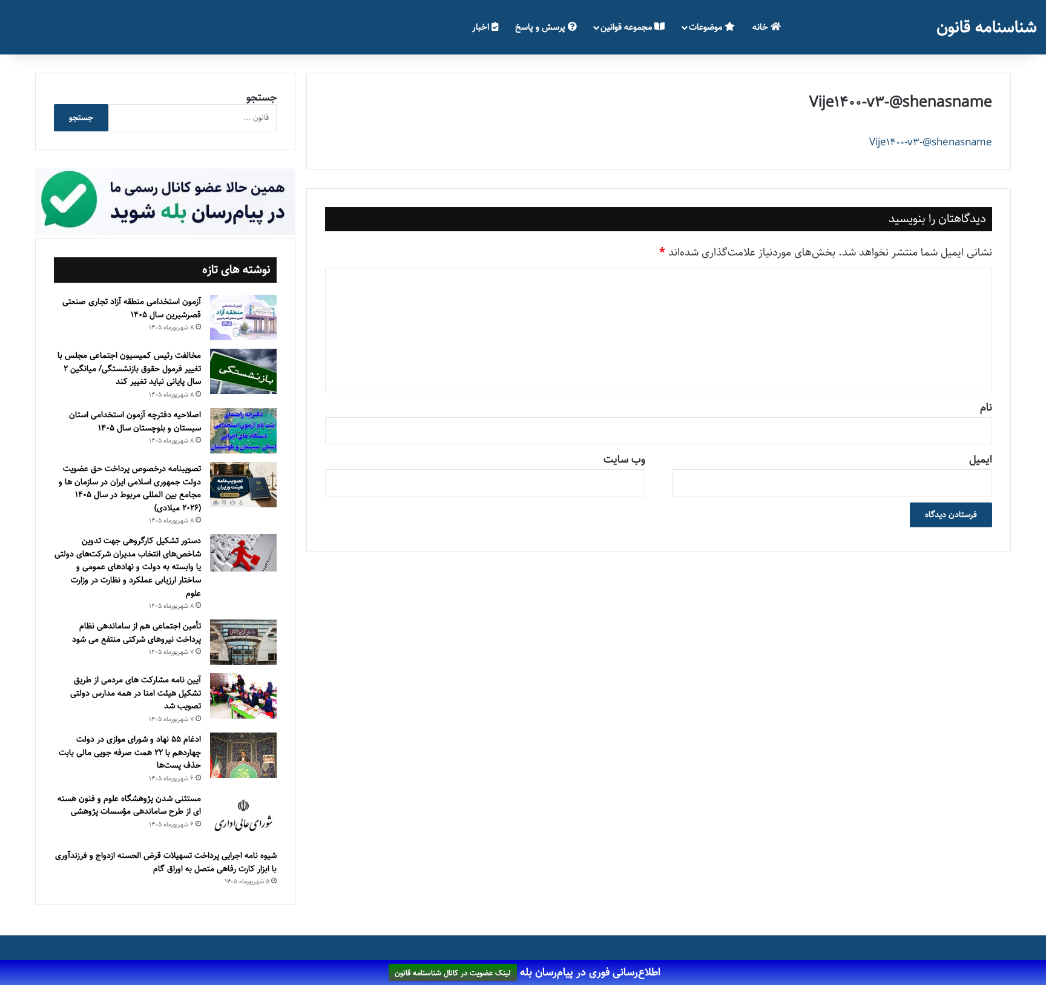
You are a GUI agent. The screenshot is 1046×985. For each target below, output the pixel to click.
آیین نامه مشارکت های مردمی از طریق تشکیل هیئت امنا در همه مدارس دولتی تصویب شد (135, 693)
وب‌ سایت (624, 459)
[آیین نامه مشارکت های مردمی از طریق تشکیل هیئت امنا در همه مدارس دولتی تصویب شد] (243, 696)
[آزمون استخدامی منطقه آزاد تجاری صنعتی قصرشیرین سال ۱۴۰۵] (243, 317)
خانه (761, 27)
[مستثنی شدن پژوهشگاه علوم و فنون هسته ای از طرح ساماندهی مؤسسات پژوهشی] (243, 816)
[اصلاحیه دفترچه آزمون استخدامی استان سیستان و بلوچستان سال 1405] (243, 430)
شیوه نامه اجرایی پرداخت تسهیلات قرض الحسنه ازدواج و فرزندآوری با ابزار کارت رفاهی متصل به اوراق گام (166, 862)
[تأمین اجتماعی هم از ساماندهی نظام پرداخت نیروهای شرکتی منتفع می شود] (243, 642)
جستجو (261, 97)
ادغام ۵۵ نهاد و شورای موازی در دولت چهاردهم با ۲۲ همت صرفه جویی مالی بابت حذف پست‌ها (130, 752)
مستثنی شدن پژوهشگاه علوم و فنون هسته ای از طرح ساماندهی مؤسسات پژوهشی (129, 805)
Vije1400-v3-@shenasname (930, 142)
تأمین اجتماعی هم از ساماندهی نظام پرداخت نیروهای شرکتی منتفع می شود (136, 632)
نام (986, 407)
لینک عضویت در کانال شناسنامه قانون (453, 973)
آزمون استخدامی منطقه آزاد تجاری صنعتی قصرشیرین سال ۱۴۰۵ (131, 308)
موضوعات (707, 27)
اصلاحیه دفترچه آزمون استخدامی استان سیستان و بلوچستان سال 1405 (135, 421)
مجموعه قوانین (627, 27)
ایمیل (980, 459)
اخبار (482, 27)
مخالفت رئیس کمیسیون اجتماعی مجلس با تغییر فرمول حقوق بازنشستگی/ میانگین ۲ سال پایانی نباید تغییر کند (129, 368)
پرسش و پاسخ (541, 27)
